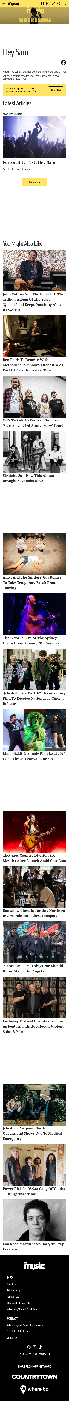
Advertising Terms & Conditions (22, 1309)
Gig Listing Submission (17, 1331)
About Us (11, 1284)
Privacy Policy (13, 1290)
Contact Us (12, 1337)
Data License (60, 71)
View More (34, 182)
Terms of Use (13, 1296)
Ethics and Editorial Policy (19, 1303)
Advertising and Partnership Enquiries (25, 1325)
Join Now (56, 90)
